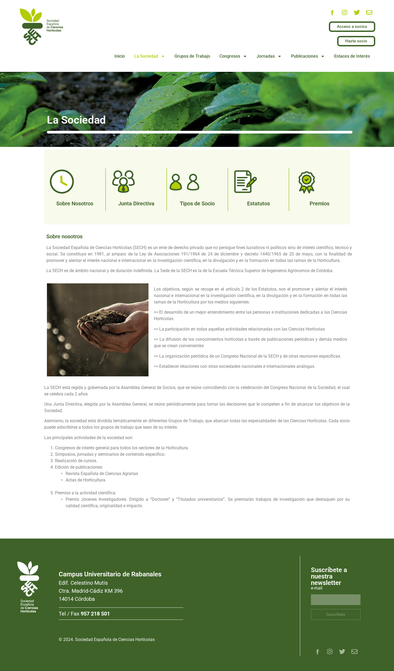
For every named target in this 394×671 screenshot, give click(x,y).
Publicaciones (304, 56)
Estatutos (258, 203)
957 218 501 (95, 613)
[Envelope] (369, 12)
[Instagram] (344, 12)
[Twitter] (357, 12)
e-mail (316, 588)
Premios (319, 203)
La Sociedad (146, 56)
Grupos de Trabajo (192, 56)
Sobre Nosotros (74, 203)
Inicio (119, 56)
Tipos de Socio (197, 203)
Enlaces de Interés (352, 56)
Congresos (230, 56)
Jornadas (266, 56)
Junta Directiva (136, 203)
